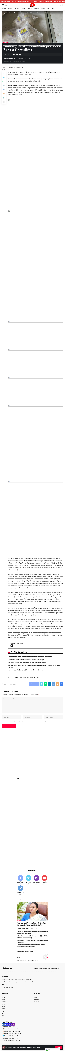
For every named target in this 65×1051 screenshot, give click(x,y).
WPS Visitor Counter (14, 1040)
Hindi (49, 1049)
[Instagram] (36, 880)
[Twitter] (28, 880)
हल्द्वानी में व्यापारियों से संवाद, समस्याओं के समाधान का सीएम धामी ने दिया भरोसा (26, 670)
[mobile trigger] (3, 5)
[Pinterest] (7, 988)
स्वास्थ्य (48, 968)
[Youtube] (44, 880)
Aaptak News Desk (10, 58)
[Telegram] (20, 890)
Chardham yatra (20, 677)
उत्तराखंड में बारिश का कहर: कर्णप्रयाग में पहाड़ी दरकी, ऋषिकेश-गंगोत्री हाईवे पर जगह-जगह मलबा (30, 657)
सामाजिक (57, 968)
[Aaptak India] (32, 5)
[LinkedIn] (12, 988)
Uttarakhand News (33, 677)
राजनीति (40, 968)
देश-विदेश (45, 968)
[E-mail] (11, 646)
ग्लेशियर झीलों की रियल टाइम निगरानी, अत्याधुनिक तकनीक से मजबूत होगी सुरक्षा (26, 659)
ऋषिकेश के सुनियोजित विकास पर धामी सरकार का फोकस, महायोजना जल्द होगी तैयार (27, 662)
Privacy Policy (26, 1047)
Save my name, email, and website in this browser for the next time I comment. (25, 721)
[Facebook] (20, 880)
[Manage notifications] (3, 1047)
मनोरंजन (53, 968)
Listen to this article (17, 67)
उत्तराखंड (5, 42)
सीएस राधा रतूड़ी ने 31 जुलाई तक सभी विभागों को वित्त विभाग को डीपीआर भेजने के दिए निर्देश (31, 924)
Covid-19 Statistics (32, 960)
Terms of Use (36, 1047)
